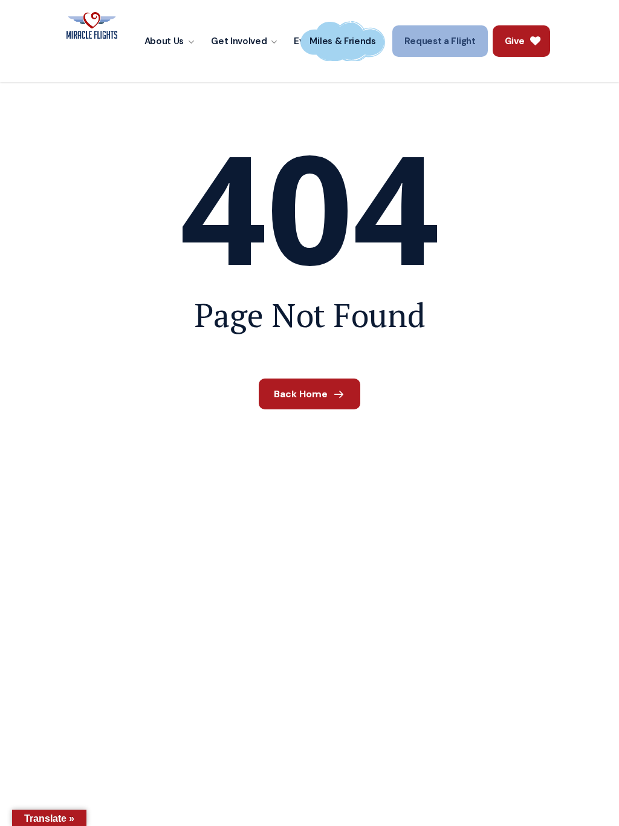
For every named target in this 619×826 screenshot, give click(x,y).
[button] (440, 41)
